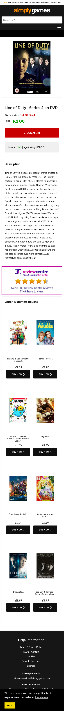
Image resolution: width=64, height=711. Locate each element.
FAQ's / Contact (31, 651)
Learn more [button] (41, 697)
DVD (19, 147)
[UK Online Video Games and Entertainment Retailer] (32, 11)
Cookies (31, 656)
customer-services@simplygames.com (31, 678)
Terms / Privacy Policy (31, 647)
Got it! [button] (10, 705)
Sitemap (31, 665)
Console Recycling (31, 661)
